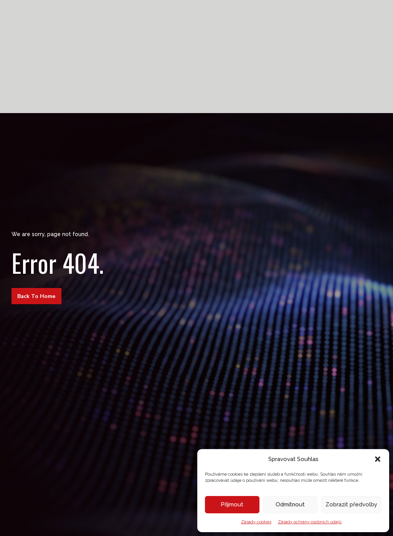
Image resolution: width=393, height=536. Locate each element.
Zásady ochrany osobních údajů (310, 521)
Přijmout (232, 504)
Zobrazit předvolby (351, 504)
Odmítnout (290, 504)
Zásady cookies (256, 521)
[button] (377, 459)
